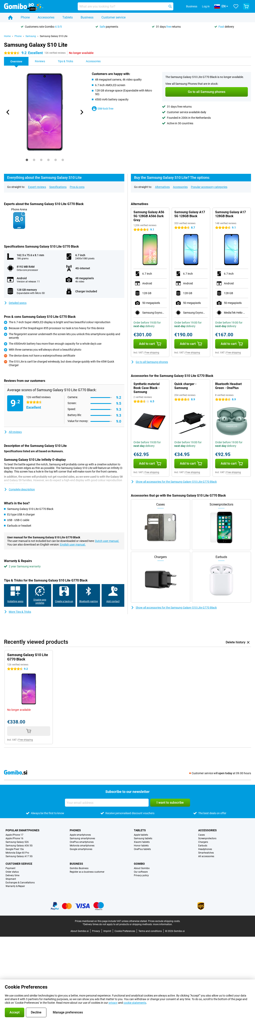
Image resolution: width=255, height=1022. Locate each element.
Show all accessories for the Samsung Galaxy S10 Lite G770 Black (176, 481)
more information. (163, 924)
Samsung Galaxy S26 (17, 842)
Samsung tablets (143, 838)
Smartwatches (206, 852)
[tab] (27, 160)
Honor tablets (141, 845)
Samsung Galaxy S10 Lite (53, 36)
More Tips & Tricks (20, 611)
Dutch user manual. (107, 541)
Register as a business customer (87, 871)
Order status (12, 871)
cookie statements (135, 1002)
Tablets (67, 17)
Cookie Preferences (125, 931)
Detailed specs (17, 302)
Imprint (107, 931)
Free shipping (152, 352)
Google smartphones (81, 849)
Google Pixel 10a (15, 849)
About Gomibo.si (80, 931)
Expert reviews (37, 187)
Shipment (11, 879)
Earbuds (202, 845)
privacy (113, 1002)
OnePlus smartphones (82, 842)
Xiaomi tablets (142, 842)
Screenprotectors (207, 838)
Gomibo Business (79, 868)
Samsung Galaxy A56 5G (19, 845)
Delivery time (12, 875)
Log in (206, 6)
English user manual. (73, 544)
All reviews (15, 432)
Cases (201, 834)
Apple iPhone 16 (14, 838)
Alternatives (162, 187)
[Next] (81, 112)
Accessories (46, 17)
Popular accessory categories (209, 187)
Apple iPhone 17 (14, 834)
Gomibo (139, 863)
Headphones (205, 849)
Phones (75, 830)
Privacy (96, 931)
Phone (25, 17)
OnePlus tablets (142, 849)
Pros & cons (77, 187)
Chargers (203, 842)
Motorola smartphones (82, 845)
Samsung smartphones (82, 838)
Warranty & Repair (15, 886)
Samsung (31, 36)
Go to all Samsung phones (152, 362)
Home (7, 36)
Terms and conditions (150, 931)
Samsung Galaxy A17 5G (19, 856)
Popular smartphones (22, 830)
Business (87, 17)
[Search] (170, 6)
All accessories (206, 856)
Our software (141, 871)
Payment (10, 868)
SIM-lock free (105, 108)
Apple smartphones (80, 834)
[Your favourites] (236, 6)
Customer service (113, 17)
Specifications (58, 187)
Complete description (22, 489)
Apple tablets (141, 834)
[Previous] (8, 112)
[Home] (10, 17)
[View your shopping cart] (246, 6)
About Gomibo (142, 868)
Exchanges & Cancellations (20, 882)
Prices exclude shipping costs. (164, 921)
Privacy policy (141, 875)
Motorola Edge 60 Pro (17, 852)
